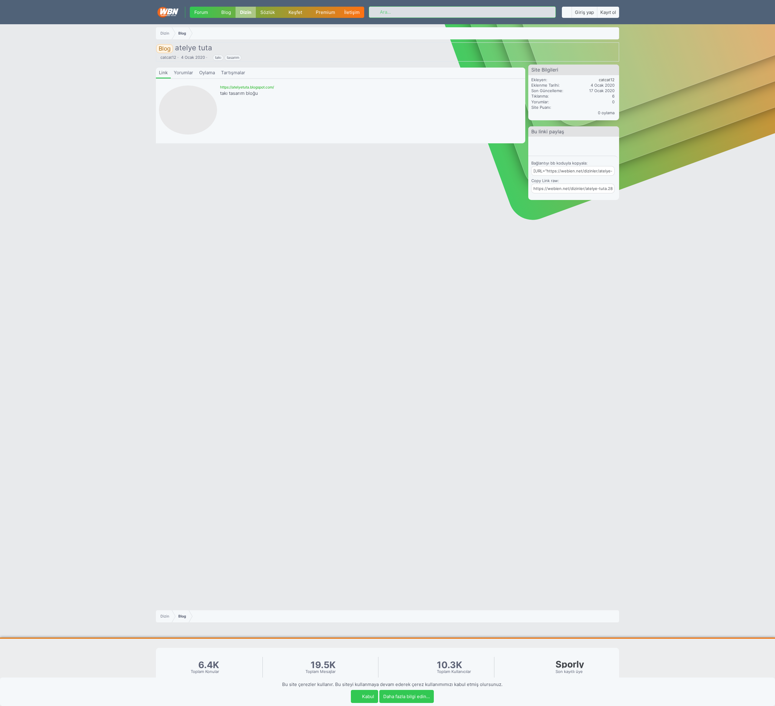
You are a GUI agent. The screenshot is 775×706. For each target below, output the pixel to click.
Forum (201, 12)
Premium (325, 12)
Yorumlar (183, 72)
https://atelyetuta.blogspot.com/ (247, 87)
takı (218, 57)
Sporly (570, 664)
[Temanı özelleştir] (567, 12)
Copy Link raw (544, 180)
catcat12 (168, 57)
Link (163, 72)
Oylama (207, 72)
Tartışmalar (233, 72)
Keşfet (295, 12)
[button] (212, 12)
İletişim (352, 12)
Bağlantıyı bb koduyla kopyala (558, 163)
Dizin (245, 12)
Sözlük (267, 12)
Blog (226, 12)
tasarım (233, 57)
